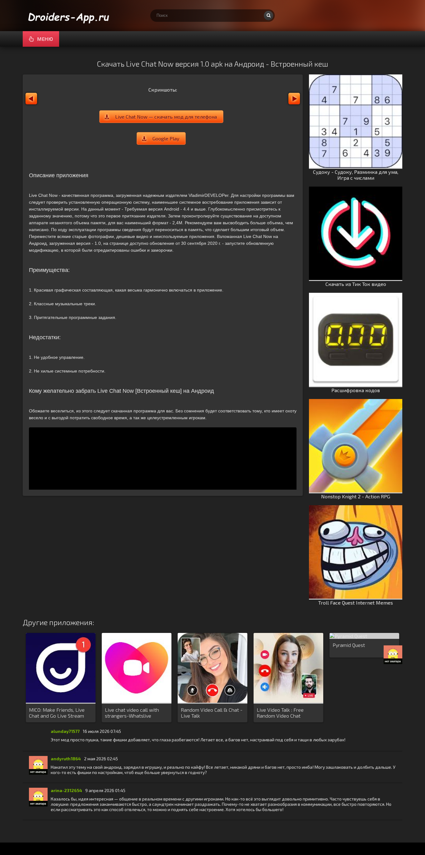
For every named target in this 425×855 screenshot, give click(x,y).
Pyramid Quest (349, 645)
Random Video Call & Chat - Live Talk (211, 713)
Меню (45, 39)
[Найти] (268, 15)
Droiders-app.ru (69, 15)
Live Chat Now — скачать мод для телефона (166, 117)
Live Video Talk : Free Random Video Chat (280, 713)
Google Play (165, 138)
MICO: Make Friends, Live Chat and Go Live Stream (57, 713)
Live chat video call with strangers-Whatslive (132, 713)
